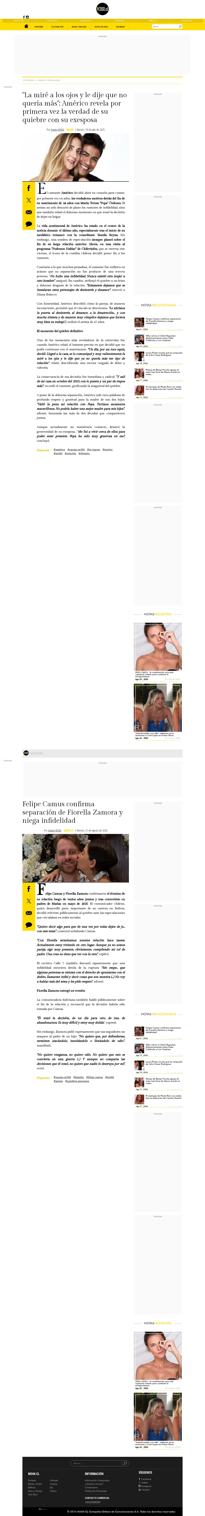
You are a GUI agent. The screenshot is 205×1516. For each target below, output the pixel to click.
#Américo (59, 449)
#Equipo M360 (76, 449)
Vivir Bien (28, 80)
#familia (78, 1077)
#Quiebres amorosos (77, 1081)
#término (84, 453)
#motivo (107, 449)
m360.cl (68, 830)
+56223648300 (92, 1502)
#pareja (58, 1081)
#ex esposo (93, 449)
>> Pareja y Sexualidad (47, 80)
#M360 (58, 453)
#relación (70, 453)
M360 (69, 129)
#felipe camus (94, 1077)
